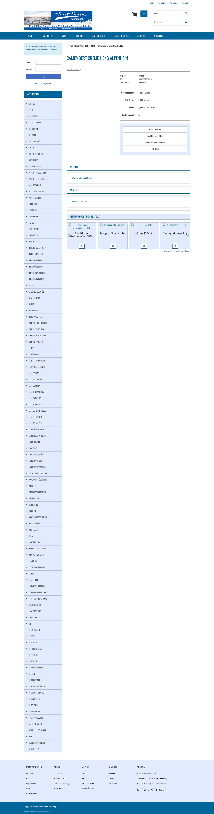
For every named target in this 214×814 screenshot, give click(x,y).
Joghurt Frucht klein (38, 322)
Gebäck (32, 285)
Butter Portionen (36, 153)
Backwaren (33, 116)
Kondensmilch (34, 441)
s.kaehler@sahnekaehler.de (154, 783)
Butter (31, 147)
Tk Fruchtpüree (35, 648)
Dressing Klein (35, 197)
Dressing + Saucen (36, 191)
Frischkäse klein (36, 260)
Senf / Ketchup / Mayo (38, 598)
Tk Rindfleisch (34, 680)
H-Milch (32, 304)
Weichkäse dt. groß (37, 730)
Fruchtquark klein (37, 272)
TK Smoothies (34, 698)
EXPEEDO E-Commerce (45, 811)
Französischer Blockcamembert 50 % (81, 234)
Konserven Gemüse (36, 454)
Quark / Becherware (37, 548)
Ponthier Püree (35, 542)
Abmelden (141, 35)
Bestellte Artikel (121, 35)
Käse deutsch (34, 373)
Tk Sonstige (33, 705)
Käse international (79, 201)
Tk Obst (32, 673)
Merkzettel (159, 35)
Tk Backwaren (34, 629)
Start (30, 35)
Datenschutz (31, 793)
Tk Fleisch (33, 642)
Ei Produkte (33, 203)
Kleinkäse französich (38, 435)
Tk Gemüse (33, 661)
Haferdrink (33, 310)
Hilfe (28, 778)
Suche (64, 35)
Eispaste (32, 222)
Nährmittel (33, 504)
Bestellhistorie (98, 35)
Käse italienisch (35, 398)
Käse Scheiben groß (37, 410)
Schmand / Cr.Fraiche (37, 586)
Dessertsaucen (35, 185)
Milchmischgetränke (37, 492)
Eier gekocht (34, 216)
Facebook (113, 773)
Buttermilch (34, 160)
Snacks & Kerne (35, 604)
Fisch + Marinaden (36, 254)
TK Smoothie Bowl (36, 692)
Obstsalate (33, 529)
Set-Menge (129, 100)
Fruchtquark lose (36, 279)
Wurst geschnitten (37, 742)
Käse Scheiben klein (37, 416)
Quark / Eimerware (36, 554)
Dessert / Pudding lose (38, 178)
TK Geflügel (33, 655)
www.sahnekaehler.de (83, 178)
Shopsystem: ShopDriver (30, 811)
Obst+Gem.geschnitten (38, 517)
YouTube (113, 783)
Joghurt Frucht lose (37, 329)
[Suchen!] (186, 13)
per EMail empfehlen (154, 135)
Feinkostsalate (35, 241)
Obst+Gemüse (34, 523)
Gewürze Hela (34, 297)
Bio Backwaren (35, 122)
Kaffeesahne (34, 354)
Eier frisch (33, 210)
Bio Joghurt (34, 128)
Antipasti (32, 103)
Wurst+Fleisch (35, 748)
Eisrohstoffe (34, 228)
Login (28, 62)
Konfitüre (33, 448)
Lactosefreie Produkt (38, 473)
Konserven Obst (35, 460)
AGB (28, 788)
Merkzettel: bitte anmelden (155, 142)
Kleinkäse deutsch (36, 429)
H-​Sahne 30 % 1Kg (144, 233)
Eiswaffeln (33, 235)
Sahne (31, 573)
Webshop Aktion (35, 723)
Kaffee (31, 348)
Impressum (31, 783)
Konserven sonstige (37, 467)
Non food (32, 510)
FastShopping (47, 35)
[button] (82, 246)
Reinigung (33, 561)
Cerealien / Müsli (36, 166)
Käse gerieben (34, 385)
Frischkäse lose (35, 266)
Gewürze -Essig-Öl (36, 291)
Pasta (31, 535)
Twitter (112, 778)
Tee (30, 623)
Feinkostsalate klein (37, 247)
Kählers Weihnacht (37, 360)
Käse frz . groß (35, 379)
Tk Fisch (32, 636)
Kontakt (79, 35)
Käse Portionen (35, 404)
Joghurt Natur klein (37, 335)
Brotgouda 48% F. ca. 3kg (112, 233)
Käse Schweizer (35, 423)
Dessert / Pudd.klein (37, 172)
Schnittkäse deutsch (37, 592)
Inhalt (131, 107)
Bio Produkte (34, 141)
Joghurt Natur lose (37, 341)
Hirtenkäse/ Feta (36, 316)
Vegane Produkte (36, 717)
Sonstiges (33, 617)
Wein (30, 736)
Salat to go (33, 579)
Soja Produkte (35, 611)
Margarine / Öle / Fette (38, 479)
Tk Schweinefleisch (37, 686)
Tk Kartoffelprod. (36, 667)
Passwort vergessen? (43, 83)
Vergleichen (155, 148)
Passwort (29, 69)
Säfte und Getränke (37, 567)
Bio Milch (32, 135)
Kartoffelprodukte (37, 366)
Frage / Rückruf (155, 129)
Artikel (32, 109)
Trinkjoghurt (34, 711)
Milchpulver (34, 498)
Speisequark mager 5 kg (175, 233)
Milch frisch (34, 485)
